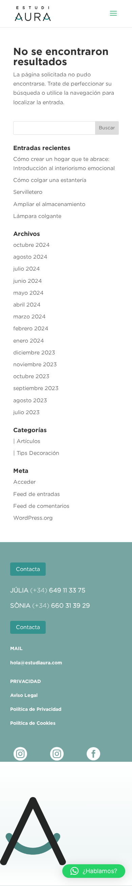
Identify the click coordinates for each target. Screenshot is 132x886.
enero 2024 (28, 340)
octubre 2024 (31, 245)
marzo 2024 (29, 316)
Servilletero (27, 192)
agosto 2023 (30, 400)
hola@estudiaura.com (36, 662)
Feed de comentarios (41, 506)
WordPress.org (33, 518)
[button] (93, 871)
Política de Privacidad (35, 709)
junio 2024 (27, 281)
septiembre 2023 (36, 388)
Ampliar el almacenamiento (49, 204)
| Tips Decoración (36, 453)
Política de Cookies (33, 723)
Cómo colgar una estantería (49, 180)
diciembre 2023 (34, 352)
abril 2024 (27, 304)
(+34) (57, 590)
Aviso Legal (24, 695)
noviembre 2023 (35, 364)
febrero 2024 (30, 328)
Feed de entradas (36, 494)
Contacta (28, 569)
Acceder (24, 482)
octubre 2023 (31, 376)
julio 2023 (26, 412)
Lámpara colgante (37, 216)
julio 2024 (26, 268)
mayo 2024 (28, 293)
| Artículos (26, 441)
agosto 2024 (30, 257)
